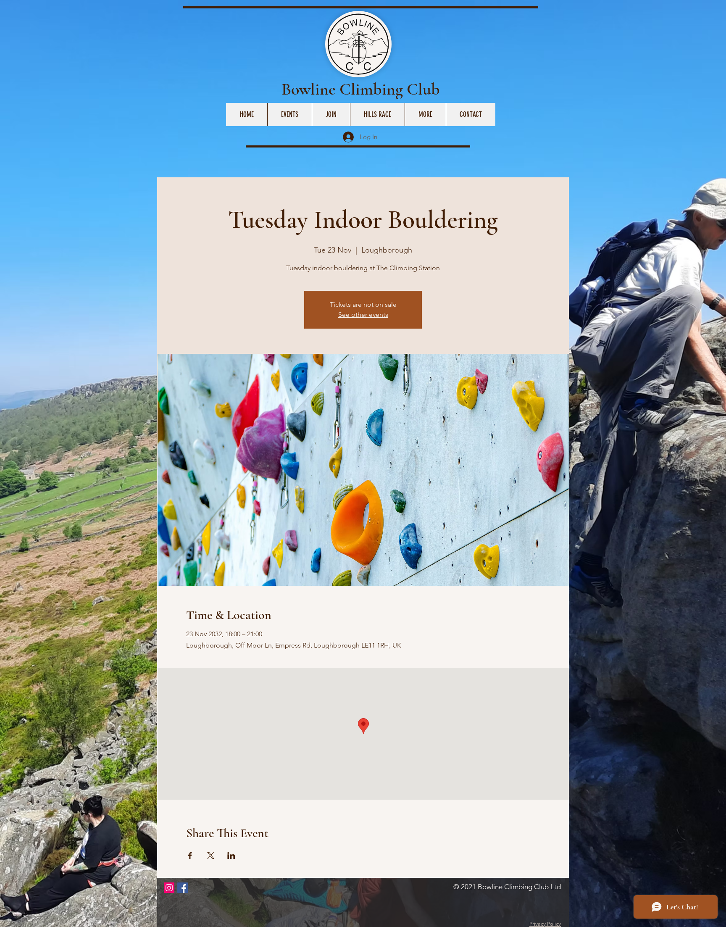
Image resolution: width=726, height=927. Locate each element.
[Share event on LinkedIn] (231, 855)
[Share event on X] (211, 855)
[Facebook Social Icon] (182, 887)
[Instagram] (169, 887)
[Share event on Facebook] (190, 855)
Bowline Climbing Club (360, 89)
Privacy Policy (545, 924)
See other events (363, 315)
